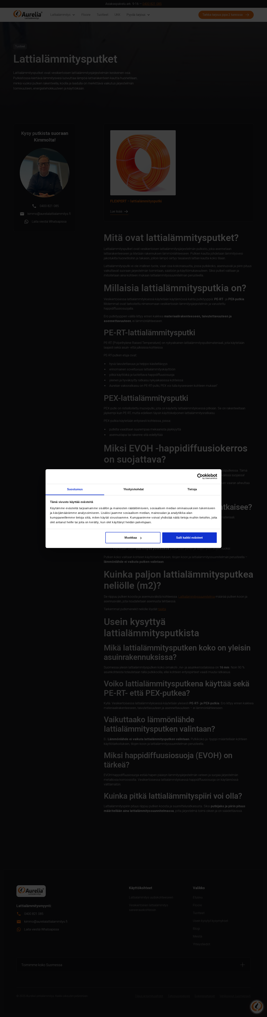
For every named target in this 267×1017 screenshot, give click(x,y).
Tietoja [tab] (192, 489)
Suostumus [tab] (75, 489)
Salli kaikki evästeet (189, 537)
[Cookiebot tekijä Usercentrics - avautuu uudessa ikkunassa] (200, 476)
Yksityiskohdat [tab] (133, 489)
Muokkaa (131, 537)
